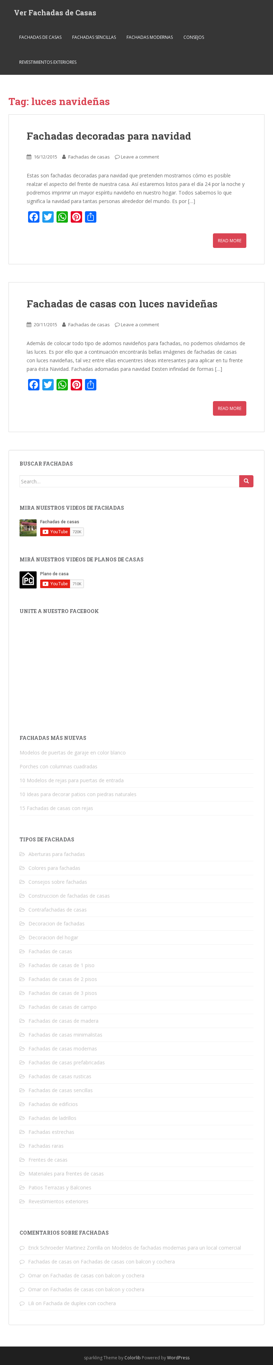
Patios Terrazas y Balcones (59, 1187)
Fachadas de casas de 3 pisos (62, 993)
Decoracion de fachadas (56, 923)
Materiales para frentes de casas (66, 1173)
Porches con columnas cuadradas (58, 766)
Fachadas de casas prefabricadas (66, 1062)
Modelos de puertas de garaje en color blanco (73, 752)
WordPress (178, 1358)
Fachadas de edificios (53, 1104)
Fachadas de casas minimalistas (65, 1034)
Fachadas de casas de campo (62, 1006)
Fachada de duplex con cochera (79, 1303)
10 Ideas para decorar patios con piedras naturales (78, 794)
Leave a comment (140, 157)
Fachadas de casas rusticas (59, 1076)
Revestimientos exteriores (47, 62)
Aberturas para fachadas (56, 854)
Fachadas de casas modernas (62, 1048)
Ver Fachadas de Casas (55, 12)
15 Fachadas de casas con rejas (56, 808)
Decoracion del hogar (53, 937)
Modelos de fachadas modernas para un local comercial (176, 1247)
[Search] (246, 481)
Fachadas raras (46, 1145)
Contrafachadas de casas (57, 909)
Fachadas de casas (40, 37)
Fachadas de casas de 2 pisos (62, 979)
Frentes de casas (48, 1159)
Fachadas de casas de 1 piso (61, 965)
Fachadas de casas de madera (63, 1020)
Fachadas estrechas (51, 1131)
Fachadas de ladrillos (52, 1118)
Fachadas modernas (150, 37)
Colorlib (132, 1358)
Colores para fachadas (54, 868)
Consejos (193, 37)
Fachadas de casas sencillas (60, 1090)
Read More (229, 241)
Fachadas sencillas (94, 37)
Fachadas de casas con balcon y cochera (128, 1261)
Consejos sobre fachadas (57, 881)
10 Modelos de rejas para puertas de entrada (72, 780)
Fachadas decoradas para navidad (109, 135)
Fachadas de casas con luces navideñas (122, 303)
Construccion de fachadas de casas (69, 895)
